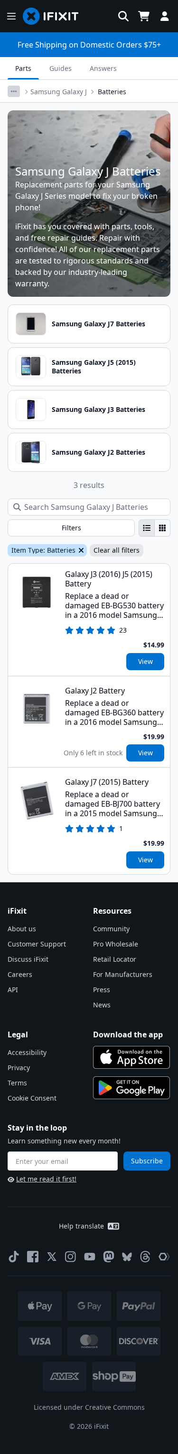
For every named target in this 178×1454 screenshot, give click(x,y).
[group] (154, 528)
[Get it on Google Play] (131, 1087)
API (13, 989)
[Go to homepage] (54, 16)
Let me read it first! (46, 1178)
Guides (60, 68)
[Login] (164, 16)
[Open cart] (143, 16)
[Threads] (145, 1256)
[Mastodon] (108, 1256)
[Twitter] (51, 1256)
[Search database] (123, 16)
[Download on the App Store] (131, 1057)
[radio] (147, 528)
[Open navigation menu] (11, 16)
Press (101, 989)
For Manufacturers (122, 974)
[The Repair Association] (164, 1256)
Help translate (81, 1225)
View (145, 661)
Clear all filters (117, 550)
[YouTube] (89, 1256)
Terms (17, 1082)
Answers (103, 68)
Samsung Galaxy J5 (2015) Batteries (94, 366)
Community (111, 928)
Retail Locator (114, 959)
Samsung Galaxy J (58, 91)
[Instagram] (70, 1256)
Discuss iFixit (28, 959)
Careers (20, 974)
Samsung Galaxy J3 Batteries (98, 409)
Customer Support (37, 943)
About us (22, 928)
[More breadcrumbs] (14, 91)
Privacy (19, 1067)
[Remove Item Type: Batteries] (80, 550)
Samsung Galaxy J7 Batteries (98, 323)
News (102, 1004)
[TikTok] (13, 1256)
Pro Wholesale (115, 943)
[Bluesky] (127, 1257)
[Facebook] (32, 1256)
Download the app (128, 1034)
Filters (71, 527)
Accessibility (27, 1052)
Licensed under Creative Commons (89, 1407)
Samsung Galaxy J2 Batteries (98, 452)
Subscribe (147, 1160)
